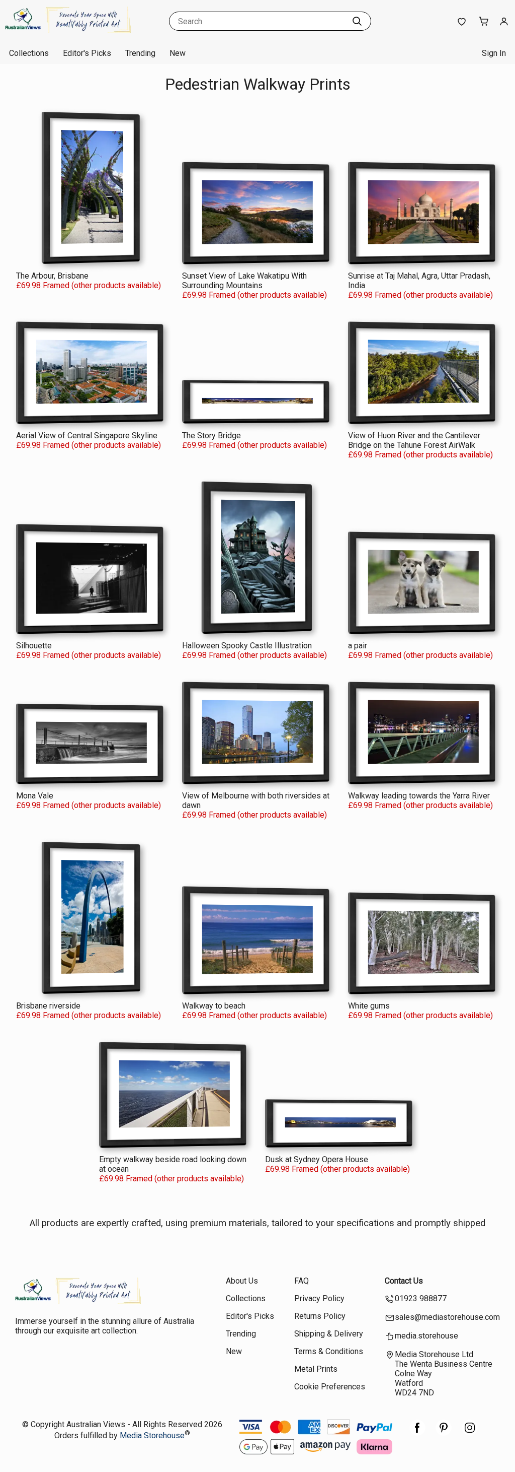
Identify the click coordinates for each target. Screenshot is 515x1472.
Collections (29, 53)
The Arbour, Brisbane (52, 276)
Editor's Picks (87, 53)
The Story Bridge (211, 435)
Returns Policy (320, 1316)
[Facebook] (417, 1433)
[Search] (357, 21)
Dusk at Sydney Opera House (316, 1159)
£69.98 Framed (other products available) (88, 285)
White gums (369, 1006)
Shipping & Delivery (328, 1334)
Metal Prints (315, 1369)
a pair (357, 645)
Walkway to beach (213, 1006)
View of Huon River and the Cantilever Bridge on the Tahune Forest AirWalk (414, 440)
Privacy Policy (319, 1298)
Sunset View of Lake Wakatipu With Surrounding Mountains (244, 280)
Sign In (494, 53)
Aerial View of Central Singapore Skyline (86, 435)
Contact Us (404, 1281)
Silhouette (34, 645)
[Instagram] (470, 1433)
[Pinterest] (444, 1433)
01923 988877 (421, 1298)
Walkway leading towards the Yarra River (419, 795)
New (177, 53)
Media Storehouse (152, 1436)
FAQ (301, 1281)
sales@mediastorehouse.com (447, 1317)
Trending (140, 53)
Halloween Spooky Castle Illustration (247, 645)
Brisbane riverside (48, 1006)
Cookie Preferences (329, 1386)
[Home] (68, 32)
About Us (242, 1281)
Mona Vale (34, 795)
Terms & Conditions (328, 1351)
